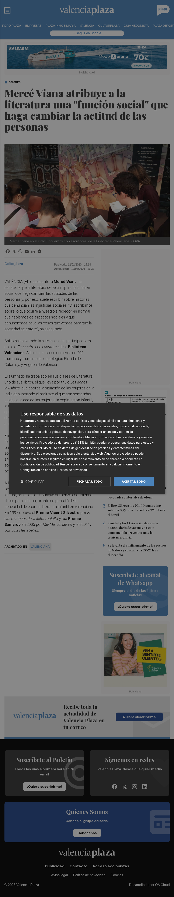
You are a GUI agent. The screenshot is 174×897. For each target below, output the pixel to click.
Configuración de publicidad (39, 464)
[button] (32, 481)
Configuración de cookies (38, 470)
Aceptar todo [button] (134, 481)
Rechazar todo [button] (89, 481)
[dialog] (87, 448)
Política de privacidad (72, 470)
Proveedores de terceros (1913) (61, 442)
